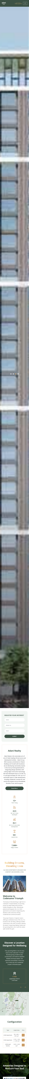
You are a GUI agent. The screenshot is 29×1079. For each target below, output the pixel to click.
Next (25, 987)
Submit (14, 736)
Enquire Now (23, 1035)
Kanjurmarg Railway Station (14, 978)
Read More (14, 788)
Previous (21, 987)
